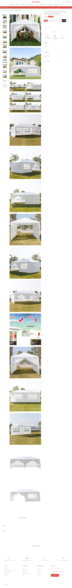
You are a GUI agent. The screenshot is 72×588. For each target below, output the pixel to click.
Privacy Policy (25, 571)
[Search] (66, 1)
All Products (6, 575)
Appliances (56, 4)
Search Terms (40, 568)
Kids (36, 4)
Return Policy (39, 570)
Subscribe (55, 575)
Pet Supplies (49, 4)
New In (5, 568)
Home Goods (11, 4)
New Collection (25, 570)
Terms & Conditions (26, 573)
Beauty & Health (30, 4)
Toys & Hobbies (42, 4)
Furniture (18, 4)
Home (4, 10)
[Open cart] (68, 2)
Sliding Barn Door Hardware (10, 570)
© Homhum (6, 584)
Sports (62, 4)
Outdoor (23, 4)
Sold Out (55, 31)
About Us (24, 568)
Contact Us (39, 573)
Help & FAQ (39, 575)
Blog (23, 575)
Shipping (4, 525)
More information (47, 61)
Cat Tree (6, 573)
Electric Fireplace (7, 571)
